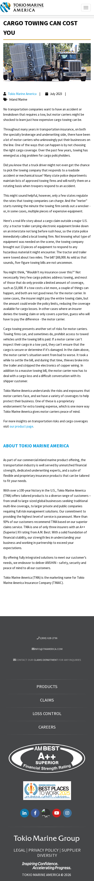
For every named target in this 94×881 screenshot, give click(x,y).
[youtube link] (56, 813)
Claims (47, 700)
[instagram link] (67, 813)
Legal (19, 850)
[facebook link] (35, 813)
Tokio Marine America (22, 94)
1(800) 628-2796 (48, 638)
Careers (47, 727)
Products (47, 686)
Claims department (46, 659)
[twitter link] (46, 813)
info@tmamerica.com (49, 649)
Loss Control (47, 713)
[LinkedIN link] (24, 813)
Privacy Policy (43, 850)
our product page (21, 426)
